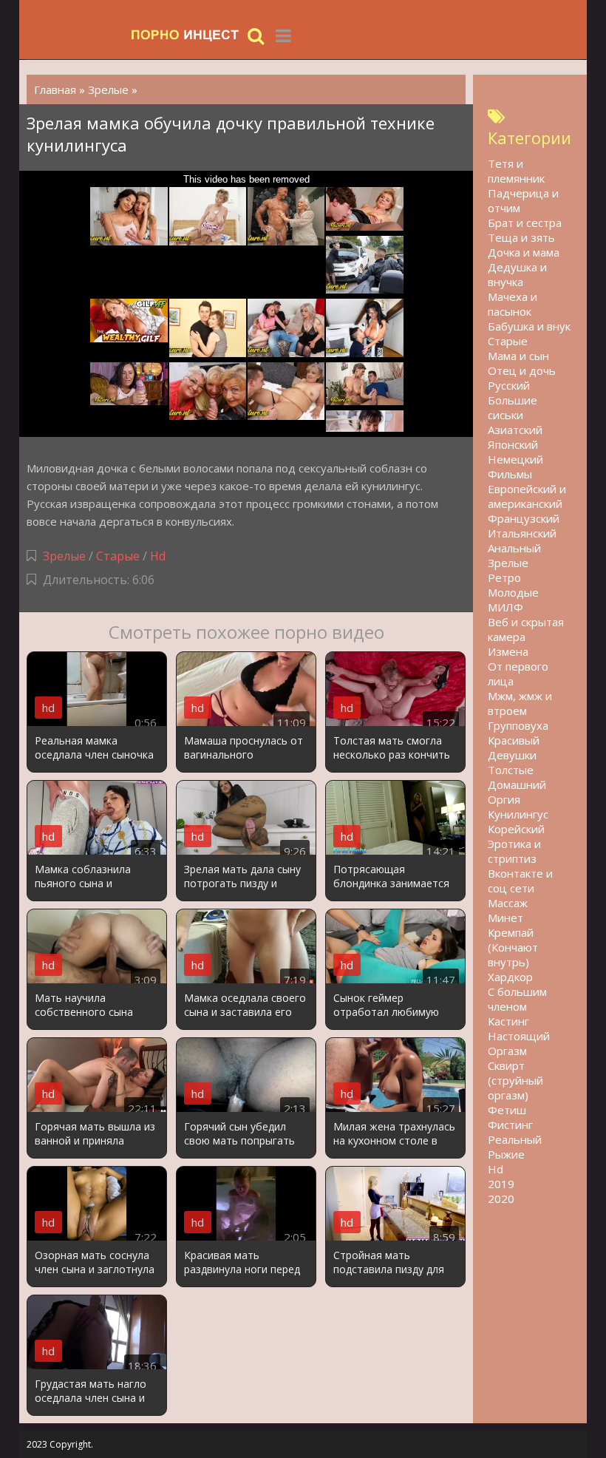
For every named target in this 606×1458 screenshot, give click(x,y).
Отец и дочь (522, 370)
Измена (508, 651)
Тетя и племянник (516, 171)
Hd (158, 556)
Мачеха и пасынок (512, 304)
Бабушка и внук (529, 326)
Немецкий (515, 459)
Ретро (504, 577)
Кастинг (508, 1021)
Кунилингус (518, 814)
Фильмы (510, 474)
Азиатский (515, 429)
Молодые (513, 592)
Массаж (508, 902)
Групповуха (518, 725)
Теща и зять (521, 237)
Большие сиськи (512, 407)
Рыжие (506, 1154)
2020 (501, 1198)
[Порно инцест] (185, 35)
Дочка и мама (523, 252)
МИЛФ (505, 607)
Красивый (513, 740)
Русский (509, 385)
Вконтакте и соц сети (520, 880)
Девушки (512, 754)
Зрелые (64, 556)
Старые (118, 556)
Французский (523, 518)
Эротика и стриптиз (514, 851)
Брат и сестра (525, 222)
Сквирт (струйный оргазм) (515, 1080)
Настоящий (519, 1035)
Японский (513, 444)
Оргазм (507, 1050)
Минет (505, 917)
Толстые (511, 769)
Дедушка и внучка (517, 274)
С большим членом (517, 999)
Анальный (514, 547)
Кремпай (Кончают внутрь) (513, 947)
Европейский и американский (527, 496)
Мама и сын (518, 355)
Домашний (517, 784)
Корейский (516, 828)
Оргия (504, 799)
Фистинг (510, 1124)
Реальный (515, 1139)
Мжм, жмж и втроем (520, 703)
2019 (501, 1183)
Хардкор (510, 976)
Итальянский (522, 533)
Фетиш (507, 1109)
